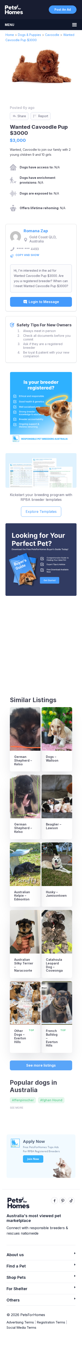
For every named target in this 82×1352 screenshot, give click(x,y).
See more (16, 1107)
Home (9, 35)
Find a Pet (16, 1266)
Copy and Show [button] (27, 255)
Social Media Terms (21, 1327)
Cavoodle (52, 35)
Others (13, 1300)
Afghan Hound (51, 1100)
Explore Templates (41, 511)
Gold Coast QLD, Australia (43, 239)
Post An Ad (62, 9)
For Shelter (17, 1288)
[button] (41, 1256)
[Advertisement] (41, 642)
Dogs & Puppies (29, 35)
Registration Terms (51, 1322)
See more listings (41, 1065)
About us (15, 1254)
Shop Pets (16, 1277)
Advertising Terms (20, 1322)
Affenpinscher (23, 1100)
